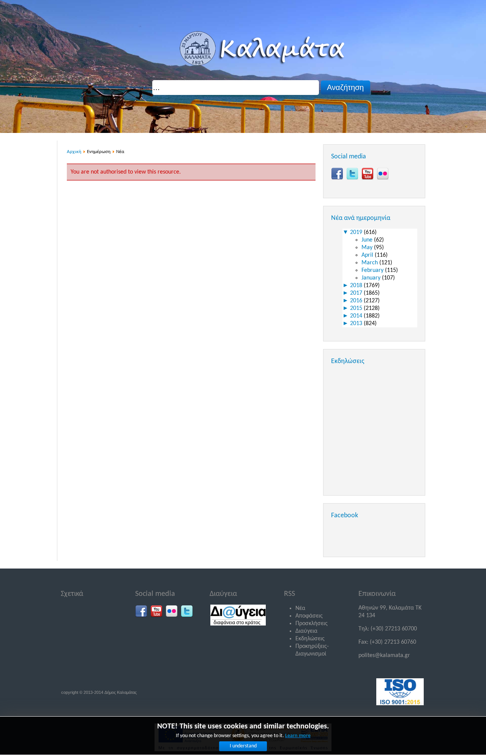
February (373, 270)
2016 (357, 301)
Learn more (298, 736)
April (368, 255)
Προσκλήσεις (311, 624)
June (367, 240)
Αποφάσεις (309, 616)
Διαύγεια (306, 631)
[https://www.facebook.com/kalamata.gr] (337, 174)
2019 (357, 232)
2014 (357, 316)
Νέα (300, 608)
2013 (357, 324)
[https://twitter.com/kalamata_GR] (352, 174)
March (370, 263)
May (367, 248)
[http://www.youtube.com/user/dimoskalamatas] (367, 174)
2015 (357, 308)
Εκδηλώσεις (310, 639)
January (371, 278)
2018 (357, 286)
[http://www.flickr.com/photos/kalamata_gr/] (383, 174)
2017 (357, 293)
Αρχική (74, 151)
